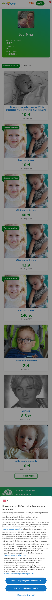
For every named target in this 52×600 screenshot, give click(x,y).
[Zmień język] (5, 500)
